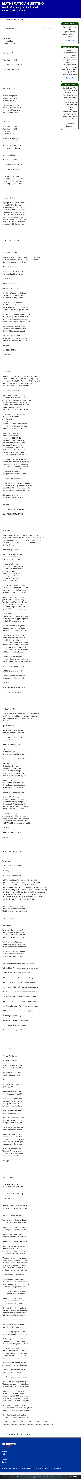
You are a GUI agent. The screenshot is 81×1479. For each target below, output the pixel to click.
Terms (4, 1460)
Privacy (5, 1462)
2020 (21, 19)
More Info (70, 40)
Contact (5, 1451)
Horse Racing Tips (11, 19)
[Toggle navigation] (74, 15)
